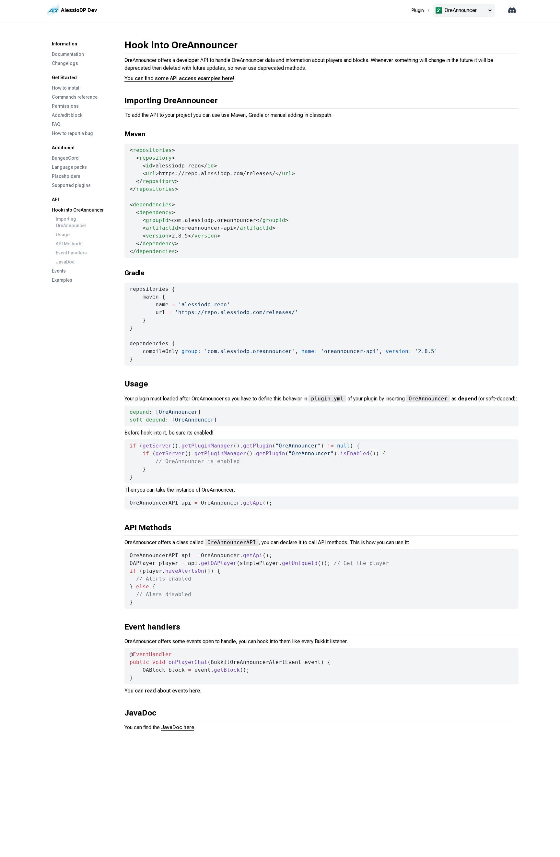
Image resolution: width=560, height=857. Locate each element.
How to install (66, 88)
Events (59, 271)
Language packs (69, 167)
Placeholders (66, 176)
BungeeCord (65, 158)
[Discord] (512, 10)
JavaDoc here (177, 727)
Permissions (65, 106)
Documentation (68, 54)
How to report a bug (72, 133)
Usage (63, 234)
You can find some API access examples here (178, 78)
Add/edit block (67, 115)
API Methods (69, 243)
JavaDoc (65, 261)
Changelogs (65, 63)
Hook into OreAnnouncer (78, 210)
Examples (62, 280)
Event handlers (71, 252)
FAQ (56, 124)
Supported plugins (71, 185)
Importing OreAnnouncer (71, 222)
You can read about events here (162, 691)
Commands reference (75, 97)
